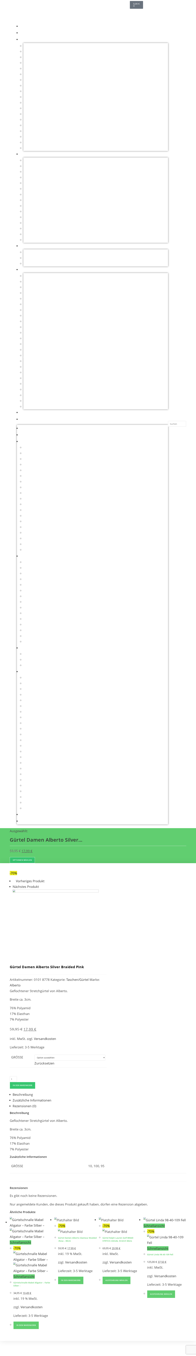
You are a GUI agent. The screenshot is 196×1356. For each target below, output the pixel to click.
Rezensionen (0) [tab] (24, 1106)
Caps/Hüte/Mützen (37, 46)
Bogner (28, 281)
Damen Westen (34, 91)
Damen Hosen (33, 68)
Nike (26, 384)
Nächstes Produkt (26, 886)
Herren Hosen (33, 183)
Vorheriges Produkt (30, 881)
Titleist (28, 406)
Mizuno (28, 378)
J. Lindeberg (32, 355)
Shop (24, 33)
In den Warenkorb (22, 1085)
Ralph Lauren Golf (36, 395)
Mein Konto (30, 412)
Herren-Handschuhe (38, 200)
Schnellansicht (20, 1242)
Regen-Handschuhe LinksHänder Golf (51, 119)
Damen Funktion (35, 63)
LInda (27, 367)
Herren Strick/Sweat (38, 194)
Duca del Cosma (35, 310)
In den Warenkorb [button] (26, 1325)
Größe (17, 1057)
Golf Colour (31, 344)
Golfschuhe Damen (37, 102)
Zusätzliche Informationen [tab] (32, 1100)
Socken (28, 136)
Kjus (26, 361)
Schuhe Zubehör (35, 131)
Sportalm (30, 401)
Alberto (28, 276)
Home (24, 26)
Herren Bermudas (36, 171)
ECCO (27, 315)
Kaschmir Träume (36, 108)
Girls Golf (30, 338)
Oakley (28, 389)
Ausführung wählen (116, 1280)
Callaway (29, 287)
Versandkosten (45, 1038)
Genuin (28, 332)
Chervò (28, 293)
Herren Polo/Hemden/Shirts (43, 189)
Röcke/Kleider (33, 125)
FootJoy (28, 321)
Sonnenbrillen (33, 142)
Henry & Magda (34, 350)
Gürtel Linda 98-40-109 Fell (160, 1254)
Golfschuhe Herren (37, 166)
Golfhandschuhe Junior (40, 258)
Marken (26, 269)
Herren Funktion (35, 177)
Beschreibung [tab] (23, 1094)
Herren (26, 154)
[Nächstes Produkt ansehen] (41, 886)
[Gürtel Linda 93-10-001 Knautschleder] (56, 921)
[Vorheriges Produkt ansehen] (14, 881)
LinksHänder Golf (36, 114)
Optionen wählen (22, 860)
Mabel (27, 372)
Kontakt (27, 419)
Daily (27, 304)
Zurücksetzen (44, 1063)
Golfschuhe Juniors (37, 263)
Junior (26, 246)
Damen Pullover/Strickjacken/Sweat (49, 80)
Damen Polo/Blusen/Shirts (42, 74)
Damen (25, 39)
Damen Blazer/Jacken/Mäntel (44, 57)
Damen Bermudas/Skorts (41, 51)
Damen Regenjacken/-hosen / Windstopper (55, 85)
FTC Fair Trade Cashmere (41, 327)
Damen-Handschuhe (38, 97)
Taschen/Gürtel (34, 148)
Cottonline (31, 298)
